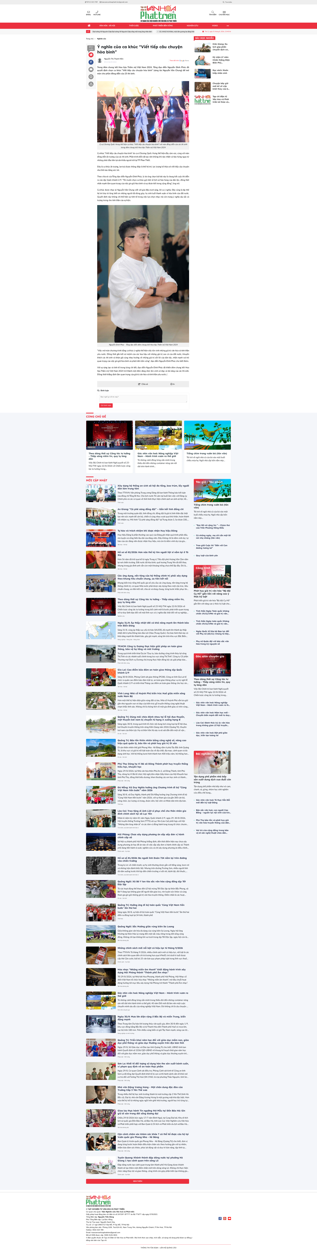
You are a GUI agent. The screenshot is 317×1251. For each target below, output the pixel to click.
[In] (91, 76)
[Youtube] (229, 1218)
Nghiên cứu (91, 447)
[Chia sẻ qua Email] (91, 69)
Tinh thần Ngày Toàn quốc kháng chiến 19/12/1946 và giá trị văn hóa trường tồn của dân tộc (212, 612)
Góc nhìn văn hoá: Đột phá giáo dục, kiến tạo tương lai (211, 734)
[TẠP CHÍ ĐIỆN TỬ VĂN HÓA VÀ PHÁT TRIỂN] (158, 13)
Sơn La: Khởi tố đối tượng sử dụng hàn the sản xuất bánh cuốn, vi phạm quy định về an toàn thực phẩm (153, 1065)
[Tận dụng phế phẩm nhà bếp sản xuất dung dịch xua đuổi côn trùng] (212, 762)
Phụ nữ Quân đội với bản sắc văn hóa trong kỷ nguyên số (212, 642)
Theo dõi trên (174, 60)
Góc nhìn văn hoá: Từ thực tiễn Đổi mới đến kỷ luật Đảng (213, 801)
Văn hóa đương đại (123, 940)
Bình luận (91, 48)
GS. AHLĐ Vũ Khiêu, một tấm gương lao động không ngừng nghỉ (145, 32)
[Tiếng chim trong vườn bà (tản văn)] (207, 435)
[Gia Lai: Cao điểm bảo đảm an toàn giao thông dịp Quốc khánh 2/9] (101, 677)
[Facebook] (220, 1218)
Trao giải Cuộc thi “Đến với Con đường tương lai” (211, 546)
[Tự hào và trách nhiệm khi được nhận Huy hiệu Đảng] (101, 538)
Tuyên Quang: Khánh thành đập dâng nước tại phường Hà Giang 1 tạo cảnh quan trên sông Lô (150, 1159)
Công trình (203, 568)
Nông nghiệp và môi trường (126, 1033)
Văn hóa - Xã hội (122, 544)
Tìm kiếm (212, 15)
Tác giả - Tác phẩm (209, 482)
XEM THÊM (137, 1181)
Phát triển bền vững (124, 592)
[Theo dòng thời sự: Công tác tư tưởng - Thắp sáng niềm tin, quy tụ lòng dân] (109, 435)
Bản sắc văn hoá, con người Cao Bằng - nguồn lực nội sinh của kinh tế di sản (213, 811)
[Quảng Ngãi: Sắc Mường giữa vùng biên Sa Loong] (101, 934)
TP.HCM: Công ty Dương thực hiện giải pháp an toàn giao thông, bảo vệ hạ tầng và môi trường (150, 648)
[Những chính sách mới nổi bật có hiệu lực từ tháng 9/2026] (101, 955)
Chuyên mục (224, 15)
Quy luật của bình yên (207, 555)
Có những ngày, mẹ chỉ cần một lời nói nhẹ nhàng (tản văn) (213, 536)
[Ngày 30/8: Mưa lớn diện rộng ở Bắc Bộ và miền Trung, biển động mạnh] (101, 1024)
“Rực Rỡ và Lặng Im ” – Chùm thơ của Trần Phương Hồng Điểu (213, 526)
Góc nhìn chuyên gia (124, 1010)
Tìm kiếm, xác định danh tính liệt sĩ (128, 827)
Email (88, 15)
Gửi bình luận (106, 405)
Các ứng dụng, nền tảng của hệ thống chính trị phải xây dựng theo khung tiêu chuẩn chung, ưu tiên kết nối (152, 577)
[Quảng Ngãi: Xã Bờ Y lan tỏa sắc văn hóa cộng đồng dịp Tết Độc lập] (101, 889)
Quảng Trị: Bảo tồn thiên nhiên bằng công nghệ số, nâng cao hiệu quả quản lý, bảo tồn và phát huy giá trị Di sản (152, 742)
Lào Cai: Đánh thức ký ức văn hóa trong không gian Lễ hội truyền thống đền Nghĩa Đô (213, 724)
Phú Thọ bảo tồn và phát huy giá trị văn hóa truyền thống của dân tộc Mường (212, 821)
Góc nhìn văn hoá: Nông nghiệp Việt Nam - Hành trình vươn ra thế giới (158, 454)
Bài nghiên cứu (206, 753)
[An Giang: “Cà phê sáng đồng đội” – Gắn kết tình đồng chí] (101, 517)
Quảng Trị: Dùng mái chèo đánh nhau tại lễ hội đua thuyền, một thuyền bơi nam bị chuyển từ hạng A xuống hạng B (151, 718)
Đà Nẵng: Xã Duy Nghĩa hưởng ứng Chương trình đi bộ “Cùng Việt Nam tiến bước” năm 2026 (152, 789)
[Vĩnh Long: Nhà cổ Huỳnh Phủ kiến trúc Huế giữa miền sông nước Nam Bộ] (101, 701)
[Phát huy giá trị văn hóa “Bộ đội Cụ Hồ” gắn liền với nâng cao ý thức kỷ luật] (212, 576)
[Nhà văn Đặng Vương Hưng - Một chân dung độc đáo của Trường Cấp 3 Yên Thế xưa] (101, 1095)
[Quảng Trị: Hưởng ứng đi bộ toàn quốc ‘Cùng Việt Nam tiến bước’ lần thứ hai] (101, 912)
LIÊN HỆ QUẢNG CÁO (168, 1248)
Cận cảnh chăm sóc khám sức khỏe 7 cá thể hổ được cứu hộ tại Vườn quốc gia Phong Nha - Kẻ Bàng (153, 1135)
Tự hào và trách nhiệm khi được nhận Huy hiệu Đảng (147, 530)
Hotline (96, 15)
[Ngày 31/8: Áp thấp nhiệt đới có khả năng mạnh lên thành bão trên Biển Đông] (101, 630)
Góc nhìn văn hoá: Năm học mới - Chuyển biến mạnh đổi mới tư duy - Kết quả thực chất (213, 714)
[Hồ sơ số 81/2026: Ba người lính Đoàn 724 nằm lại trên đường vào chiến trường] (101, 865)
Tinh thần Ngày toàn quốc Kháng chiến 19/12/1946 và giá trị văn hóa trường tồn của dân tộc (212, 622)
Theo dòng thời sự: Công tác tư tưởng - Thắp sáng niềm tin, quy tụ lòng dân (109, 456)
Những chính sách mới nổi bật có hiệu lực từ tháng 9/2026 (150, 948)
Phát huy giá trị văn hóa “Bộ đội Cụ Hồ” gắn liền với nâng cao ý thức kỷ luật (212, 593)
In (173, 384)
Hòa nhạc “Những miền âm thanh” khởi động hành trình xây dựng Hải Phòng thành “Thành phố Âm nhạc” (152, 971)
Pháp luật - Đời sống (124, 780)
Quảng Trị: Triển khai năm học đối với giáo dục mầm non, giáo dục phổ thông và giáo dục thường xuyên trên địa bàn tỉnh (153, 1041)
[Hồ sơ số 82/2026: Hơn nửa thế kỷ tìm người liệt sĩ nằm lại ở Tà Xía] (101, 560)
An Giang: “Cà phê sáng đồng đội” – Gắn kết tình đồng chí (151, 509)
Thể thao (120, 804)
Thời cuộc (121, 502)
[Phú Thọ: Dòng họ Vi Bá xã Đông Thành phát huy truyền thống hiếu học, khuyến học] (101, 771)
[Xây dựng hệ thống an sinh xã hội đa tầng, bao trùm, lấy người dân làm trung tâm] (101, 493)
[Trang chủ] (89, 26)
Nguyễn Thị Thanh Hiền (113, 59)
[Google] (224, 1218)
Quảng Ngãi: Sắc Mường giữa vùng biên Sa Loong (146, 926)
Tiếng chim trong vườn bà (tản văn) (207, 453)
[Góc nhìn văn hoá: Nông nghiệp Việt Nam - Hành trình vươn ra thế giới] (158, 435)
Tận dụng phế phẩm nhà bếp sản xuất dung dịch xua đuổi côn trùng (212, 779)
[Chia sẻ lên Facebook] (91, 62)
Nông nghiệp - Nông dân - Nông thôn (129, 639)
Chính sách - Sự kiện (124, 851)
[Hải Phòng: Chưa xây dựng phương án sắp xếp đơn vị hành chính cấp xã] (101, 842)
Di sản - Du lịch (122, 733)
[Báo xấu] (91, 84)
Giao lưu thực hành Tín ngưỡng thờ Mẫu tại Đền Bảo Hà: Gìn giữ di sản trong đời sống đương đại (151, 1112)
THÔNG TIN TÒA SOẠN (149, 1248)
